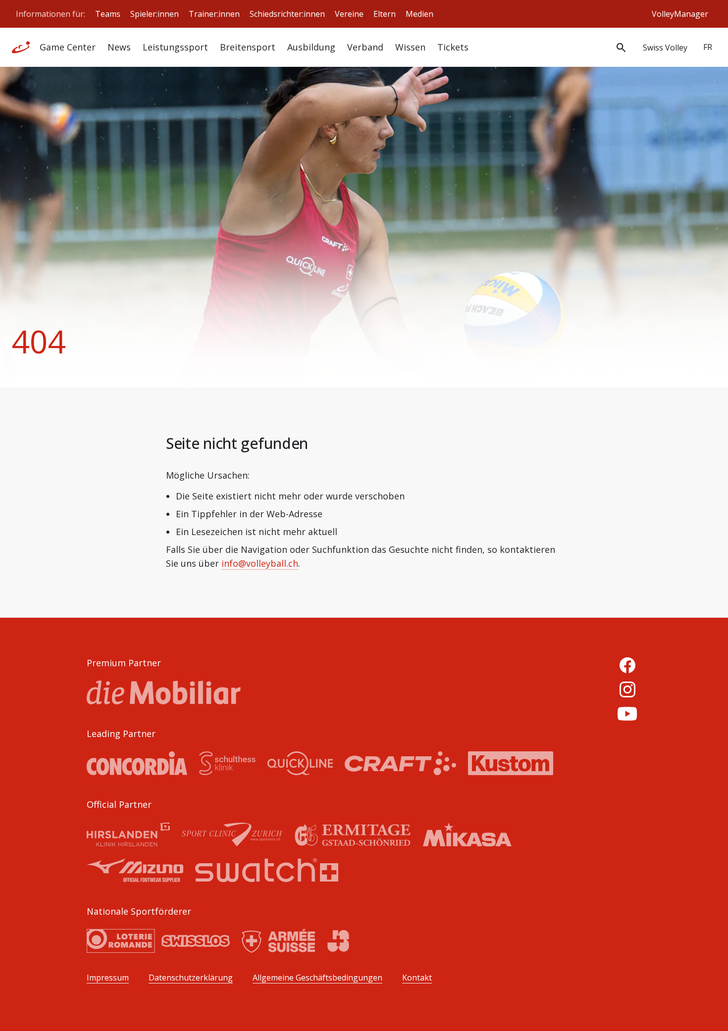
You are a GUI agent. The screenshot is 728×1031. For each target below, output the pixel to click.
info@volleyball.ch (259, 563)
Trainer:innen (214, 13)
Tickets (452, 47)
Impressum (108, 978)
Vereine (349, 13)
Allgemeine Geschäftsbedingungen (317, 978)
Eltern (384, 13)
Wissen (410, 47)
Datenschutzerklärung (191, 978)
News (119, 47)
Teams (107, 13)
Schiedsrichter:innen (287, 13)
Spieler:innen (154, 13)
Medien (419, 13)
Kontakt (417, 978)
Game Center (68, 47)
